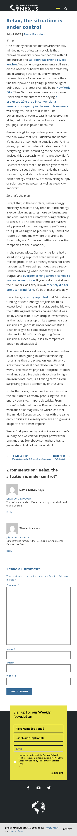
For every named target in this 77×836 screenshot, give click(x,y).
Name (10, 649)
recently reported (35, 297)
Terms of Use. (17, 831)
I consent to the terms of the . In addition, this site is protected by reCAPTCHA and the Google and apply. (41, 761)
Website (11, 675)
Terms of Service (50, 760)
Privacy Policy (51, 827)
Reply (9, 512)
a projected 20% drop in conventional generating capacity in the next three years (37, 101)
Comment (12, 585)
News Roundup (34, 34)
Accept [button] (67, 829)
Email (10, 662)
